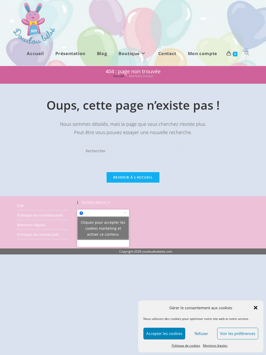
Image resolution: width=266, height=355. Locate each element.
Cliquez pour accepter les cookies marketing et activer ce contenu (103, 228)
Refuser (201, 333)
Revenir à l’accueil (133, 177)
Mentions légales (215, 345)
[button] (255, 307)
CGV (20, 205)
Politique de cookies (186, 345)
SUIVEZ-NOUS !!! (96, 202)
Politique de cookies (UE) (38, 234)
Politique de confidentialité (40, 215)
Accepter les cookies (164, 333)
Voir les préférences (237, 333)
